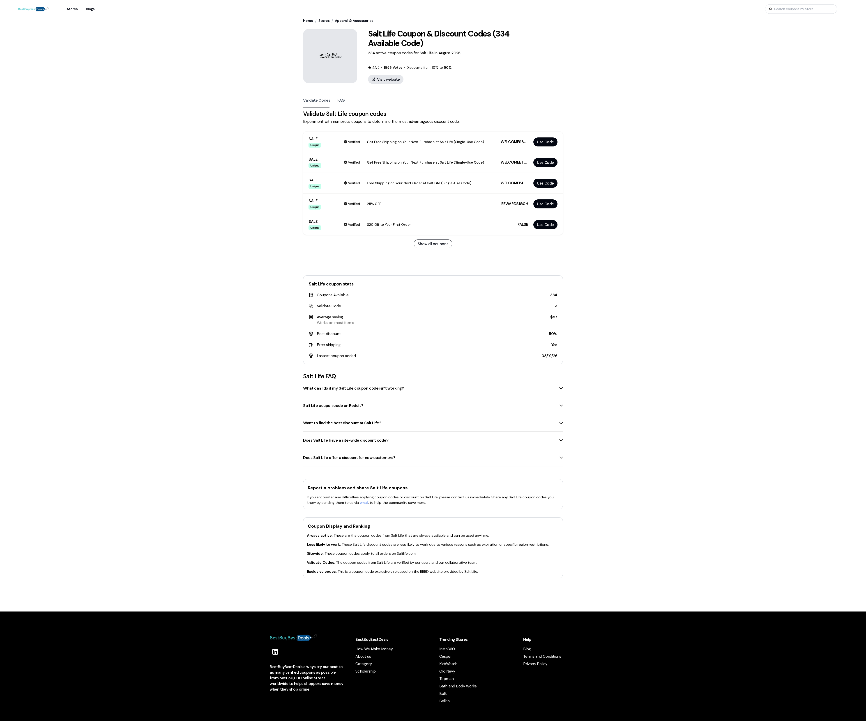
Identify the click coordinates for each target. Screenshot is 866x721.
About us (363, 656)
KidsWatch (448, 663)
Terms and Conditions (542, 656)
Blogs (90, 9)
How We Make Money (374, 648)
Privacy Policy (535, 663)
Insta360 (447, 648)
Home (308, 20)
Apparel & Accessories (354, 20)
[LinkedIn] (275, 651)
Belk (443, 693)
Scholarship (365, 671)
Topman (446, 678)
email (364, 502)
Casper (445, 656)
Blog (527, 648)
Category (363, 663)
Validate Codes (316, 100)
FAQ (341, 100)
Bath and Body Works (458, 686)
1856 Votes (393, 67)
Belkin (444, 700)
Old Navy (447, 671)
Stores (324, 20)
